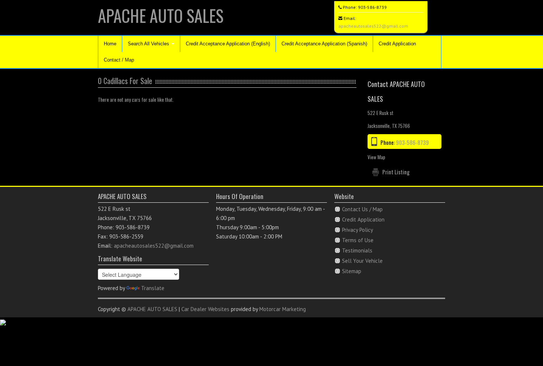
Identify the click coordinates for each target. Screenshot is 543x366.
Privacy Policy (357, 229)
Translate (152, 288)
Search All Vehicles (149, 43)
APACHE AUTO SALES (160, 15)
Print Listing (396, 172)
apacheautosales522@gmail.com (373, 26)
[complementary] (521, 344)
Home (110, 43)
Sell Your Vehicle (362, 260)
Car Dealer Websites (205, 309)
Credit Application (397, 43)
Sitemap (351, 271)
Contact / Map (119, 60)
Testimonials (357, 250)
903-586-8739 (372, 7)
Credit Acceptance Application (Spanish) (324, 43)
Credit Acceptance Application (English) (228, 43)
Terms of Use (357, 240)
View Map (376, 157)
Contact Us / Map (362, 209)
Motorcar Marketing (282, 309)
